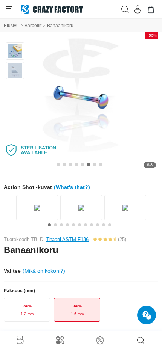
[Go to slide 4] (76, 164)
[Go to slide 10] (103, 224)
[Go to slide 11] (109, 224)
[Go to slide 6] (88, 164)
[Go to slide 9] (97, 224)
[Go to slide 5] (82, 164)
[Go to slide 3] (70, 164)
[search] (141, 340)
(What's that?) (72, 187)
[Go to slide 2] (64, 164)
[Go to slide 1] (58, 164)
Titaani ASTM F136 (67, 239)
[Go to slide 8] (100, 164)
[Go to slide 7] (94, 164)
